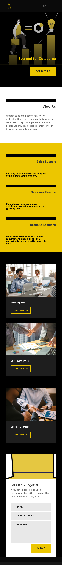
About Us (49, 106)
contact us (43, 71)
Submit (41, 548)
